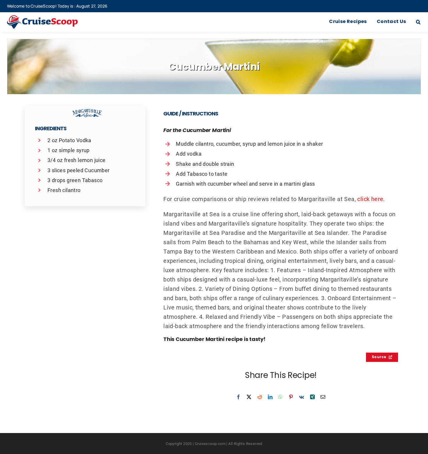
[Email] (323, 397)
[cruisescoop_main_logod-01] (51, 18)
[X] (249, 397)
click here (370, 199)
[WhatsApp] (280, 397)
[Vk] (301, 397)
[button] (418, 22)
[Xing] (312, 397)
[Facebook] (238, 397)
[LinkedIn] (270, 397)
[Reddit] (259, 397)
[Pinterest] (291, 397)
